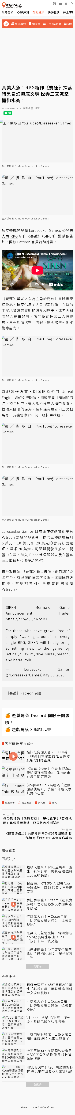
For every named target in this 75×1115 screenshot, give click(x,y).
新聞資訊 (38, 12)
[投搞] (55, 3)
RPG (54, 802)
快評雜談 (54, 12)
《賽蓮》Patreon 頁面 (24, 693)
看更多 (37, 966)
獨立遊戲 (26, 802)
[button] (71, 3)
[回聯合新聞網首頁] (4, 5)
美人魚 (42, 802)
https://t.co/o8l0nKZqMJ (26, 618)
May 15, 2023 (54, 674)
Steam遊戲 (54, 24)
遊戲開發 (10, 802)
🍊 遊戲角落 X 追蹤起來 (28, 729)
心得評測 (23, 12)
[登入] (66, 4)
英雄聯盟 (20, 24)
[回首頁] (12, 5)
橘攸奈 (36, 24)
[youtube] (60, 3)
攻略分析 (8, 12)
